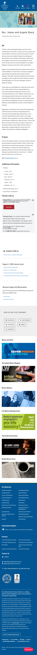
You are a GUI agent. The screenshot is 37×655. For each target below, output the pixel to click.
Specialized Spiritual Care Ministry (8, 515)
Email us (6, 557)
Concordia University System (25, 542)
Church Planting (22, 493)
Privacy (28, 639)
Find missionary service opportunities (13, 273)
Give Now (9, 207)
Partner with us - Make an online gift (13, 255)
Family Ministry (5, 500)
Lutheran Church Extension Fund (25, 545)
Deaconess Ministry (23, 495)
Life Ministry (21, 502)
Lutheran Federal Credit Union (9, 549)
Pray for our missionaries (10, 270)
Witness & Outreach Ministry (25, 516)
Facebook (11, 320)
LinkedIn (11, 329)
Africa (6, 529)
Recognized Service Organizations (23, 508)
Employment (5, 639)
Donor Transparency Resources (11, 634)
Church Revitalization (7, 495)
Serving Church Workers (24, 511)
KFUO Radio (5, 545)
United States (29, 529)
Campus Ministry (6, 493)
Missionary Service (23, 505)
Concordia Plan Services (24, 540)
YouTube (11, 324)
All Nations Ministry (6, 490)
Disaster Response (6, 497)
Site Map (22, 639)
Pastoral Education (6, 507)
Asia (11, 529)
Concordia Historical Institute (9, 540)
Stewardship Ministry (23, 514)
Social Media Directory (23, 641)
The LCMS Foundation (23, 549)
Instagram (26, 320)
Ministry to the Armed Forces (9, 505)
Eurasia (15, 529)
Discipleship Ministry (23, 490)
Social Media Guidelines (9, 641)
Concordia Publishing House (9, 542)
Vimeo (23, 324)
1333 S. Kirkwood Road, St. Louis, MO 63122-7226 (17, 568)
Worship (4, 519)
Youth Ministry (22, 519)
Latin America (21, 529)
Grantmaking (21, 500)
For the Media (14, 639)
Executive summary (9, 299)
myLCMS (17, 8)
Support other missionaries (11, 267)
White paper (7, 296)
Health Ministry (5, 502)
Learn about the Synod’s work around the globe (16, 275)
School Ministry (5, 511)
